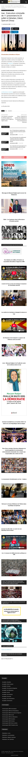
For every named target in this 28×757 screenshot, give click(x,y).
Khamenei (10, 63)
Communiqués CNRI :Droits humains (8, 10)
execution (10, 110)
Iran (6, 110)
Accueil (2, 6)
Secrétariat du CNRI (6, 24)
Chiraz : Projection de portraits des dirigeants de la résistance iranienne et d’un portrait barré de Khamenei (21, 119)
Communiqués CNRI (9, 6)
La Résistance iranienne (7, 92)
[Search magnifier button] (25, 157)
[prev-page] (2, 153)
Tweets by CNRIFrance (6, 649)
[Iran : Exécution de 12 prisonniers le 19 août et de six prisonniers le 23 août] (5, 148)
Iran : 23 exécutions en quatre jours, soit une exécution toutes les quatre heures (17, 132)
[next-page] (4, 153)
